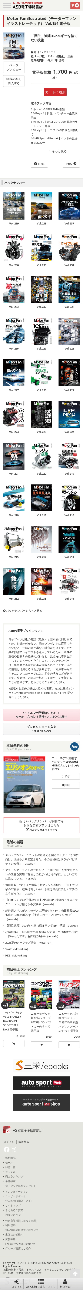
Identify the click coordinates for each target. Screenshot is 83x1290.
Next (41, 164)
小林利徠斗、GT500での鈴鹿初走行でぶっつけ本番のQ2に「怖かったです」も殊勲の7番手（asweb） (41, 934)
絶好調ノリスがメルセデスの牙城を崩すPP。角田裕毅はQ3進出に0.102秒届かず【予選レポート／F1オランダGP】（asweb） (42, 915)
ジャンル (10, 1172)
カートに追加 (55, 92)
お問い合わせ (13, 1215)
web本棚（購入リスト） (41, 1287)
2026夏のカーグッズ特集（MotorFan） (29, 943)
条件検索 (10, 1181)
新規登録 (65, 1287)
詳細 (67, 785)
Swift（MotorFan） (17, 949)
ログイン (16, 1287)
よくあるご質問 (14, 1210)
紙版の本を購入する (13, 81)
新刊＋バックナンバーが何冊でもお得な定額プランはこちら (41, 825)
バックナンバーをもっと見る (24, 611)
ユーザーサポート (15, 1196)
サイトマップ (13, 1205)
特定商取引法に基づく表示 (20, 1220)
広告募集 (10, 1239)
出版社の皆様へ (14, 1234)
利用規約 (10, 1225)
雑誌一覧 (10, 1167)
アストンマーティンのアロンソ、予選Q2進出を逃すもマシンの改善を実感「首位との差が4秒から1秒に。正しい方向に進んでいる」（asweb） (41, 874)
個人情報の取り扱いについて (22, 1230)
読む (67, 776)
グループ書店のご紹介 (18, 1248)
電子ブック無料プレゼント (20, 1186)
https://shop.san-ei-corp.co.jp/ (38, 693)
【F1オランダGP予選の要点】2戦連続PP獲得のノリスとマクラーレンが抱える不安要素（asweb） (41, 902)
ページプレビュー (13, 67)
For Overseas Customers (20, 1244)
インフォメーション (16, 1191)
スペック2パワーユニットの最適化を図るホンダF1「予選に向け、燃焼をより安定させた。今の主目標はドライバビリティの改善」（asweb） (42, 859)
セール (9, 1162)
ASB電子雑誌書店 (28, 1130)
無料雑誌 (10, 1158)
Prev (69, 164)
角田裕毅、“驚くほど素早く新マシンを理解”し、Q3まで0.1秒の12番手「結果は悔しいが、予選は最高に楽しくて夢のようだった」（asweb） (41, 889)
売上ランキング (14, 1176)
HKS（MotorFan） (17, 955)
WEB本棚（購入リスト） (19, 1201)
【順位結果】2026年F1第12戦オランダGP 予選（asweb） (42, 925)
